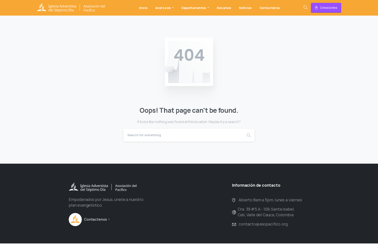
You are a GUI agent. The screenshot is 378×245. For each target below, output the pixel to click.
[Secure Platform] (75, 219)
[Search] (305, 7)
